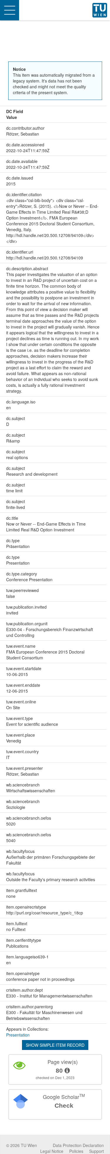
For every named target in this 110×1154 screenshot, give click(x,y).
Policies (76, 1151)
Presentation (18, 1035)
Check (64, 1105)
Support (96, 1151)
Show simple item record (55, 1045)
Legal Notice (51, 1151)
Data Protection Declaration (78, 1145)
